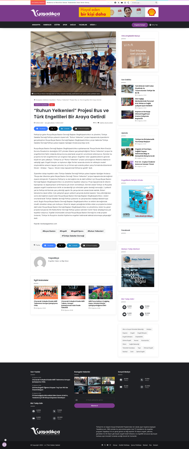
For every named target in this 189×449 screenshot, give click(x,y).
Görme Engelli (127, 340)
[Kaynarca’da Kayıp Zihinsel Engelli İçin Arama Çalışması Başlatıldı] (127, 114)
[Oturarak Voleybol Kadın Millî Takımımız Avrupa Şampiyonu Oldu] (46, 292)
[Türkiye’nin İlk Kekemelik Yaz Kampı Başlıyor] (127, 142)
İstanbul (125, 351)
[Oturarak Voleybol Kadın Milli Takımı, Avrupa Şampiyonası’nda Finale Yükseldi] (73, 292)
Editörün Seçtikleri (49, 100)
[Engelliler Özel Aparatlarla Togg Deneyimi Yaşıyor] (94, 381)
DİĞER (92, 25)
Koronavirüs (145, 340)
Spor (65, 25)
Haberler (47, 25)
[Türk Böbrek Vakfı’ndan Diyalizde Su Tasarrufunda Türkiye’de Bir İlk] (127, 89)
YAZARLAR (83, 25)
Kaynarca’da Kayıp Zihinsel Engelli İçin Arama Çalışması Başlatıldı (142, 115)
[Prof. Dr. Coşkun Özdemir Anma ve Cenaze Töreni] (127, 165)
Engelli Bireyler (142, 333)
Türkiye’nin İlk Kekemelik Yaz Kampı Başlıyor (144, 140)
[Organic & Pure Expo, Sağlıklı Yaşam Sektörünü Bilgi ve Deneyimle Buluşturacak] (127, 152)
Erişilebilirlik (139, 337)
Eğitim (57, 25)
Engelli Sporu (77, 231)
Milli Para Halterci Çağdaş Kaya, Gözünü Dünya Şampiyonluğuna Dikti (99, 303)
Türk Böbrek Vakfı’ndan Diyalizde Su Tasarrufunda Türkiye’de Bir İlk (145, 89)
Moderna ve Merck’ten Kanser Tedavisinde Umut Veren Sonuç (66, 2)
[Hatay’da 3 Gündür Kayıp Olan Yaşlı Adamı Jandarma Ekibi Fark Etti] (80, 381)
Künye (115, 445)
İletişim (155, 445)
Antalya (149, 329)
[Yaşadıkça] (45, 13)
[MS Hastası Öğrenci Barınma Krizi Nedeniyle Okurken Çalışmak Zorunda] (108, 380)
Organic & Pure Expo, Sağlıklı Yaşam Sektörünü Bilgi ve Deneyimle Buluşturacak (145, 152)
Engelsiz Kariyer (139, 25)
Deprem (125, 333)
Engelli (64, 231)
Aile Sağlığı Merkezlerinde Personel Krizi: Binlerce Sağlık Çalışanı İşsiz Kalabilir (144, 102)
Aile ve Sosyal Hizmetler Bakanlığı (133, 329)
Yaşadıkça (53, 258)
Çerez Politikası (136, 445)
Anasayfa (36, 25)
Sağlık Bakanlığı (134, 344)
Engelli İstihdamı (127, 337)
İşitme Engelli (140, 351)
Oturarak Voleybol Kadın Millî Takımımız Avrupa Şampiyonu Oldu (46, 303)
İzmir (131, 351)
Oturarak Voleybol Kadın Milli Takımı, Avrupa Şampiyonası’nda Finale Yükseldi (73, 304)
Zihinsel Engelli (148, 348)
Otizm (124, 344)
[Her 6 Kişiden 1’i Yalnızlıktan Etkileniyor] (80, 390)
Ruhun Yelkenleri (96, 231)
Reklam (145, 445)
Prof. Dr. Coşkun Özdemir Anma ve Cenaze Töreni (145, 163)
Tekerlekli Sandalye (129, 348)
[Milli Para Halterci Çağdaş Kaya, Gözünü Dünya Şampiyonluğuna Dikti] (101, 292)
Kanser (136, 340)
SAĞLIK (73, 25)
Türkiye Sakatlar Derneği (73, 236)
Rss (150, 445)
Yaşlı (139, 348)
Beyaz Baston (49, 231)
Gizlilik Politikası (124, 445)
